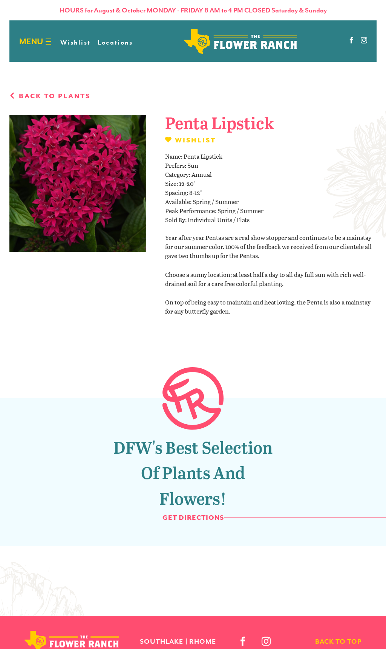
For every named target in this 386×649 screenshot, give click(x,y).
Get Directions (193, 517)
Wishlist (75, 42)
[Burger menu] (48, 42)
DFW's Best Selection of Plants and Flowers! (193, 472)
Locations (115, 42)
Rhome (202, 641)
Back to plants (53, 96)
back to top (338, 641)
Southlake (161, 641)
